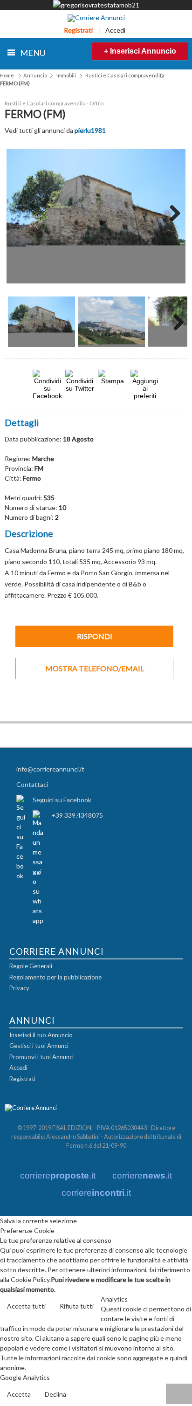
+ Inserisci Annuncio (140, 51)
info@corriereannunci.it (50, 769)
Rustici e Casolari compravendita (125, 75)
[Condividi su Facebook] (47, 396)
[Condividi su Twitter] (79, 388)
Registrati (78, 30)
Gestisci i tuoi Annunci (39, 1045)
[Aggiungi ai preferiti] (145, 384)
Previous (20, 216)
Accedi (115, 30)
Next (171, 216)
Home (7, 75)
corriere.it (58, 1175)
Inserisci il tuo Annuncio (41, 1035)
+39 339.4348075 (77, 815)
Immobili (66, 75)
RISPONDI (94, 636)
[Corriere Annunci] (96, 18)
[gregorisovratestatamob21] (96, 5)
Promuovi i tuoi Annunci (41, 1057)
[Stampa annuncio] (112, 381)
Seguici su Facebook (62, 800)
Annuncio (35, 75)
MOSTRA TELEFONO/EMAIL (94, 668)
